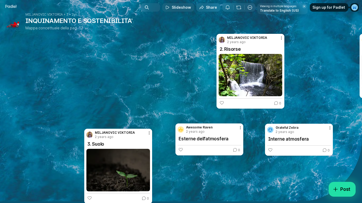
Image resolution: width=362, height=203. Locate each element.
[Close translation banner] (304, 6)
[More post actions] (281, 38)
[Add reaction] (222, 103)
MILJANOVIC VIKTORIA (44, 14)
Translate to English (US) (279, 10)
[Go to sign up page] (354, 7)
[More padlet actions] (250, 7)
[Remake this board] (238, 7)
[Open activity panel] (227, 7)
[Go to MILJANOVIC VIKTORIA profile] (222, 40)
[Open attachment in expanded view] (250, 75)
